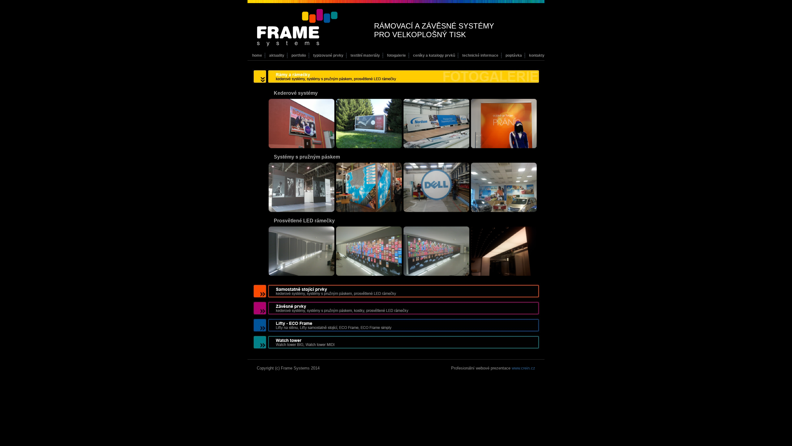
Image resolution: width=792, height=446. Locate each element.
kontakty (536, 55)
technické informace (480, 55)
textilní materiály (365, 55)
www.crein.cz (523, 368)
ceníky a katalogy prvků (434, 55)
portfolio (298, 55)
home (257, 55)
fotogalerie (396, 55)
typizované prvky (328, 55)
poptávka (514, 55)
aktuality (276, 55)
